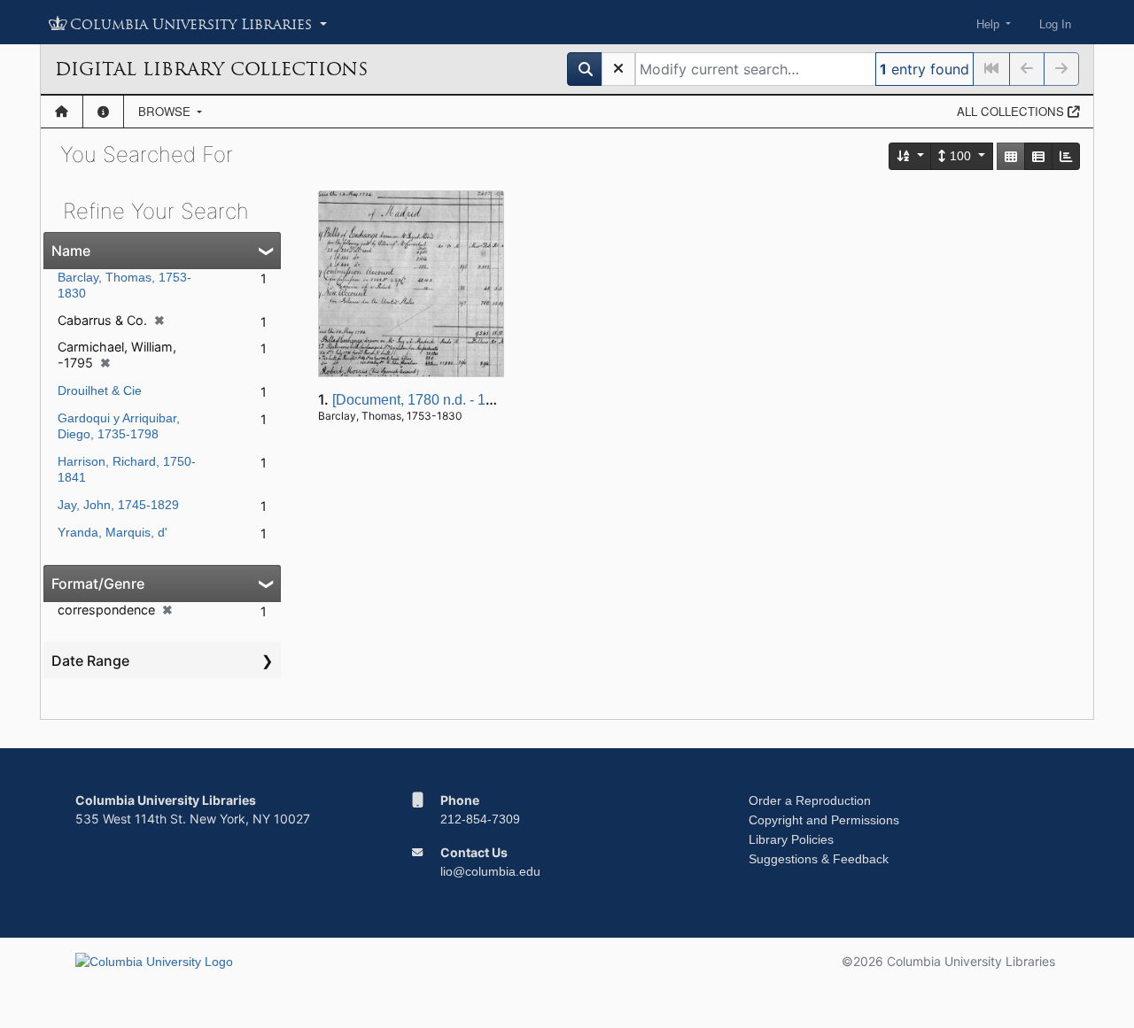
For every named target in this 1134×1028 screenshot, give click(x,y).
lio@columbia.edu (490, 871)
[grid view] (1011, 156)
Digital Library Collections (211, 69)
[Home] (61, 112)
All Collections (1012, 111)
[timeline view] (1066, 156)
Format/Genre (97, 583)
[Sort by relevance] (911, 156)
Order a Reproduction (810, 800)
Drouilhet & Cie (100, 390)
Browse (166, 111)
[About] (103, 112)
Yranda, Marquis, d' (112, 532)
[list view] (1038, 156)
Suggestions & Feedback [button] (819, 859)
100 (960, 156)
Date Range (90, 660)
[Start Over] (618, 69)
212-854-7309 (480, 819)
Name (70, 250)
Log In (1055, 24)
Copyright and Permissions (824, 820)
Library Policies (791, 839)
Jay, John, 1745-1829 (118, 505)
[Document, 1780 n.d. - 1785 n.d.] (436, 399)
